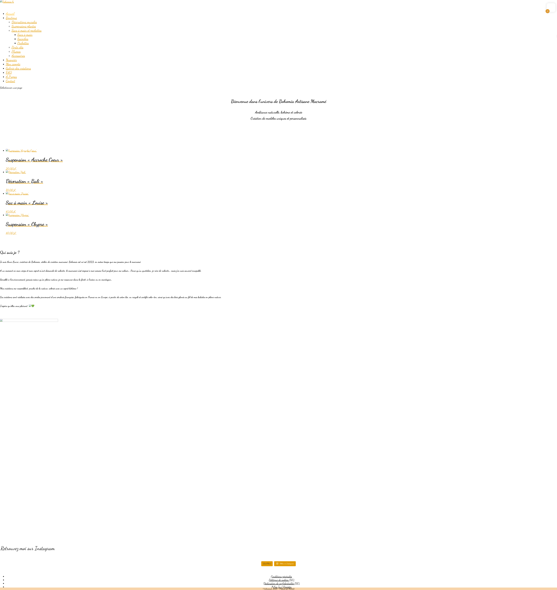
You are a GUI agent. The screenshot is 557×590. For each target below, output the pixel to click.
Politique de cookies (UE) (281, 580)
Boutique (11, 18)
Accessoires (18, 56)
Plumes (16, 51)
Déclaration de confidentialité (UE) (281, 583)
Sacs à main (24, 35)
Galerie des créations (18, 68)
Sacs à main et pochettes (26, 30)
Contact (10, 81)
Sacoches (22, 39)
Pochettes (23, 43)
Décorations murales (24, 22)
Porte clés (17, 47)
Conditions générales (281, 576)
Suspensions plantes (24, 26)
